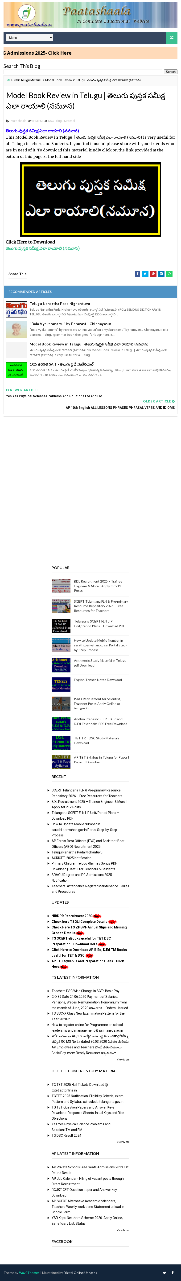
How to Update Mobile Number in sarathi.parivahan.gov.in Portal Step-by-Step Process (100, 645)
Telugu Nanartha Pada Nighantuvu (60, 303)
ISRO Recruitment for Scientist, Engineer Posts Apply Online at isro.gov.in (97, 703)
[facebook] (172, 1272)
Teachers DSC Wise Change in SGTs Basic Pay (85, 991)
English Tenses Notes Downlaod (98, 680)
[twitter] (164, 1272)
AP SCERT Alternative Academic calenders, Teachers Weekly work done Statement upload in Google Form (88, 1206)
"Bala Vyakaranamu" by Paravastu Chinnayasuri (71, 324)
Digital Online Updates (80, 1273)
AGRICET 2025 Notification (71, 858)
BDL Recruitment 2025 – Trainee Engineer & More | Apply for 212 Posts (98, 585)
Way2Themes (29, 1273)
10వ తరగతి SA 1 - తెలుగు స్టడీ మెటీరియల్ (62, 364)
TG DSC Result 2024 (66, 1135)
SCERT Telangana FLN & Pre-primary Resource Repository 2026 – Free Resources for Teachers (101, 606)
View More (123, 1059)
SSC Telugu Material (27, 80)
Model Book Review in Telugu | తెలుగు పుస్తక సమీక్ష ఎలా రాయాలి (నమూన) (89, 344)
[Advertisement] (90, 456)
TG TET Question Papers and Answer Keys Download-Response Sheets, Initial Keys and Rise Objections (88, 1113)
